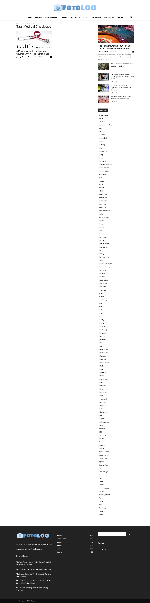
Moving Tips (103, 379)
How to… (102, 326)
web (100, 505)
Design (101, 227)
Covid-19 (102, 207)
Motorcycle (103, 372)
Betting (102, 145)
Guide (101, 306)
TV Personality (104, 488)
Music (101, 382)
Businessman (104, 168)
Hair (100, 310)
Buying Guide (104, 171)
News (101, 396)
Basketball (103, 138)
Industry (102, 336)
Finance (102, 273)
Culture (101, 214)
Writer (101, 514)
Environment (103, 247)
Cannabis (102, 174)
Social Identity (104, 452)
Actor (101, 118)
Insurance (102, 339)
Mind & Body (104, 363)
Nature (101, 389)
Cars (101, 178)
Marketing (103, 359)
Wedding (102, 508)
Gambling (102, 290)
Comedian (103, 194)
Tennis (101, 475)
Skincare (102, 445)
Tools (101, 481)
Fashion (102, 260)
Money (101, 369)
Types (101, 491)
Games (64, 17)
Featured (102, 270)
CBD (101, 184)
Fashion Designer (105, 263)
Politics (101, 415)
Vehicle (101, 498)
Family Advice (104, 257)
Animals (102, 128)
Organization (103, 399)
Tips (100, 478)
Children (102, 191)
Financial (102, 277)
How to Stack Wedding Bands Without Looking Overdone (32, 589)
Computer (103, 201)
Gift (100, 303)
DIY (100, 230)
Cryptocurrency (104, 211)
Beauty (101, 141)
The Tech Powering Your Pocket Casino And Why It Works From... (114, 47)
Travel (120, 17)
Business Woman (105, 164)
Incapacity (103, 333)
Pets (101, 409)
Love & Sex (103, 353)
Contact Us (109, 17)
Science (102, 429)
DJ (100, 234)
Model (101, 366)
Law (100, 346)
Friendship (103, 283)
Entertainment (52, 17)
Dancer (102, 221)
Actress (102, 122)
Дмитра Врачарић (22, 57)
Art (100, 131)
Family (101, 254)
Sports (101, 462)
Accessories (103, 115)
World (101, 511)
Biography (103, 151)
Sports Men (103, 465)
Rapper (101, 419)
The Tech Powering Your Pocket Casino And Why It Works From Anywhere (33, 563)
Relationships (104, 422)
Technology (95, 17)
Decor (101, 224)
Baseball (102, 135)
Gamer (101, 293)
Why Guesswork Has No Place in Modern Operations (34, 569)
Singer (101, 438)
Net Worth (75, 17)
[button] (131, 17)
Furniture (102, 287)
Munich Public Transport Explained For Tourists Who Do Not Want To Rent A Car (34, 582)
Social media (103, 458)
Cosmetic (102, 204)
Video (101, 501)
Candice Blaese (103, 51)
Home (29, 17)
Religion (102, 425)
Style (85, 17)
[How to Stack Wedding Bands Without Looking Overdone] (103, 99)
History (101, 316)
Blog (101, 155)
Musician (102, 386)
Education (102, 240)
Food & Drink (104, 280)
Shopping (102, 435)
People (101, 405)
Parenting (102, 402)
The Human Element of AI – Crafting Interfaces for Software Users (122, 77)
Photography (104, 412)
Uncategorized (104, 495)
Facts (101, 250)
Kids (100, 343)
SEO (100, 432)
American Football (105, 125)
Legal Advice (103, 349)
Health (101, 313)
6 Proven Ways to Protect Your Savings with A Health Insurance (32, 52)
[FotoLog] (75, 7)
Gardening (103, 300)
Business (38, 17)
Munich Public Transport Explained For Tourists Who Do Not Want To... (121, 88)
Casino (101, 181)
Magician (102, 356)
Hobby (101, 320)
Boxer (101, 158)
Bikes (101, 148)
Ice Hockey (103, 330)
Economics (103, 237)
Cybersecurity (104, 217)
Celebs (101, 188)
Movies (102, 376)
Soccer (101, 448)
